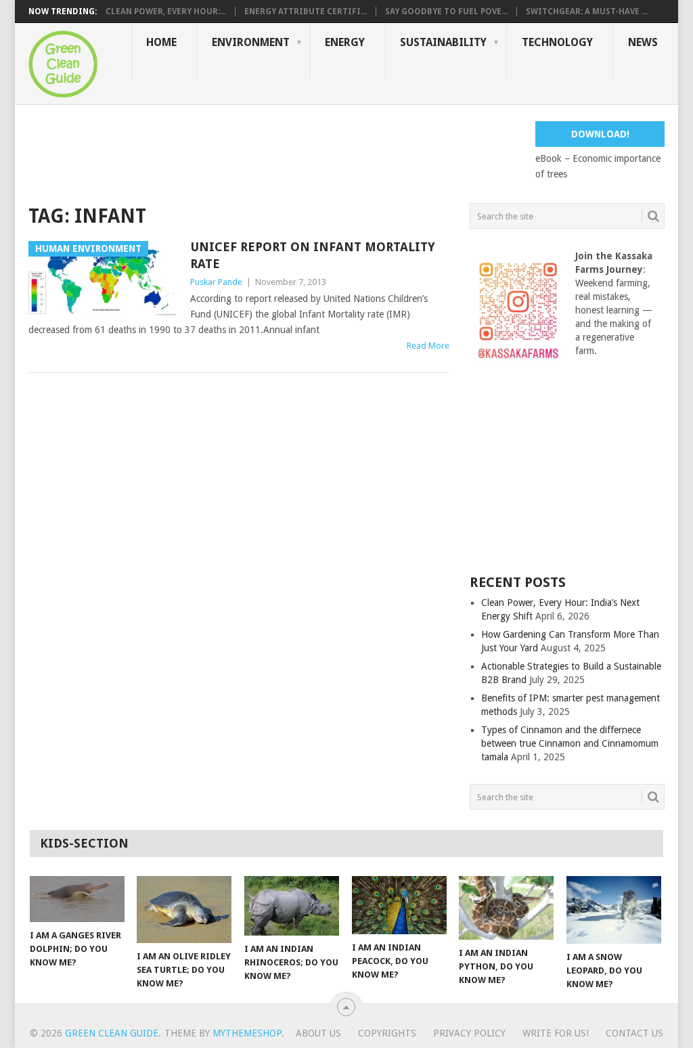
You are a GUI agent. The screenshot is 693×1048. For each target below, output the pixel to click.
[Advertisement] (274, 151)
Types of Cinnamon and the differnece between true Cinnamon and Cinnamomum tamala (569, 743)
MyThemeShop (247, 1033)
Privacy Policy (469, 1033)
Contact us (634, 1033)
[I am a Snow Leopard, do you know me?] (613, 910)
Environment (251, 42)
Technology (557, 42)
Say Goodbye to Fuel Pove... (446, 11)
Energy (345, 42)
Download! (600, 134)
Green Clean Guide (111, 1033)
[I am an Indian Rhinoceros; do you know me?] (291, 906)
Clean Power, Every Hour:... (166, 11)
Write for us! (555, 1033)
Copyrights (387, 1033)
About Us (318, 1033)
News (643, 42)
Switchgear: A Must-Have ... (587, 11)
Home (161, 42)
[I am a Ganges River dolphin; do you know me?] (77, 899)
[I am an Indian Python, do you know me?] (506, 908)
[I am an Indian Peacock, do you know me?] (399, 905)
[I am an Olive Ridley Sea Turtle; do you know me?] (184, 909)
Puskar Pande (216, 282)
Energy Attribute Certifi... (305, 11)
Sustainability (443, 42)
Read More (428, 346)
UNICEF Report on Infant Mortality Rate (312, 255)
